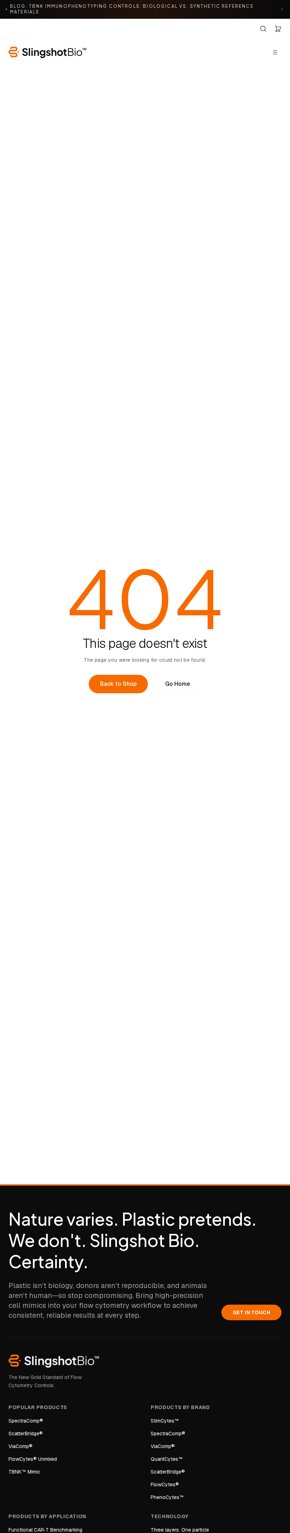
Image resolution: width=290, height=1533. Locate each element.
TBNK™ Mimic (24, 1472)
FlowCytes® (165, 1484)
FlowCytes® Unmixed (32, 1459)
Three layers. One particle (180, 1530)
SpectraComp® (25, 1421)
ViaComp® (20, 1446)
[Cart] (278, 28)
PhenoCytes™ (167, 1497)
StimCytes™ (165, 1421)
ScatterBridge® (25, 1433)
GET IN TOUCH (251, 1312)
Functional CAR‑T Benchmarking (45, 1530)
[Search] (263, 28)
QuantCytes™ (167, 1459)
